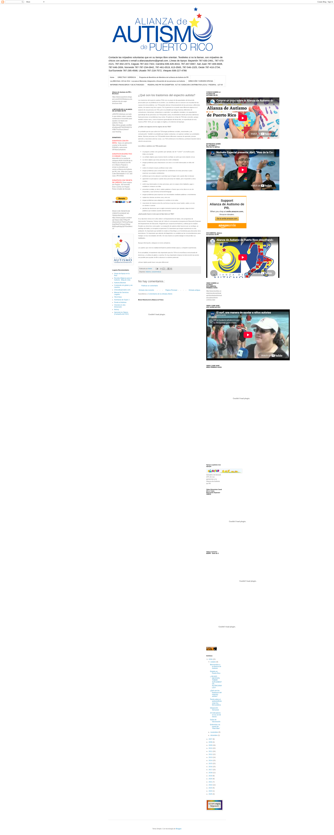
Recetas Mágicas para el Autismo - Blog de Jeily (123, 279)
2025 (211, 794)
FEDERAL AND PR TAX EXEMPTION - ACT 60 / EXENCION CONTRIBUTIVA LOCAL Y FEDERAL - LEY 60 (185, 85)
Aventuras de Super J (121, 300)
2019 (211, 776)
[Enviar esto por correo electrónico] (161, 268)
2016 (211, 767)
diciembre (214, 735)
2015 (211, 763)
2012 (211, 754)
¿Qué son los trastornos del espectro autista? (216, 693)
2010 (211, 748)
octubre (213, 662)
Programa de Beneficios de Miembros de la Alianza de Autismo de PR (164, 77)
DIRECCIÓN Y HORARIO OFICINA (200, 81)
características (156, 272)
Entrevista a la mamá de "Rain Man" (215, 726)
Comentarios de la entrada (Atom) (160, 294)
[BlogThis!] (163, 268)
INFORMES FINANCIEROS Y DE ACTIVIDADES (127, 85)
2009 (211, 745)
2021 (211, 782)
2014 (211, 760)
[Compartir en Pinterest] (171, 268)
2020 (211, 779)
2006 (211, 659)
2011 (211, 751)
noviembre (214, 732)
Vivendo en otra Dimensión (119, 306)
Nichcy (116, 309)
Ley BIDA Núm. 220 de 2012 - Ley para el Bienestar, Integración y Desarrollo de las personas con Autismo (147, 81)
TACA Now (118, 297)
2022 (211, 785)
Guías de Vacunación (215, 720)
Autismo (148, 272)
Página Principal (171, 290)
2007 (211, 739)
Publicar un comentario (149, 286)
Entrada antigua (194, 290)
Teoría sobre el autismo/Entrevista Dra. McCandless (216, 702)
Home (112, 77)
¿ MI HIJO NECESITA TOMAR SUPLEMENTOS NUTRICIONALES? (216, 682)
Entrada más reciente (146, 290)
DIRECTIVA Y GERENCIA (127, 77)
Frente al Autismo (120, 302)
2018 (211, 773)
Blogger (178, 829)
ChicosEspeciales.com (122, 290)
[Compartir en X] (166, 268)
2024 (211, 791)
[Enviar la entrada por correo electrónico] (157, 268)
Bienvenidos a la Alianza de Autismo (215, 666)
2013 (211, 757)
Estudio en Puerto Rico (215, 672)
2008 (211, 742)
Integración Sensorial (214, 709)
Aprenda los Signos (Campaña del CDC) (121, 313)
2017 (211, 770)
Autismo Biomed (120, 283)
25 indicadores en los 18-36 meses (215, 715)
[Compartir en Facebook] (168, 268)
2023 (211, 788)
